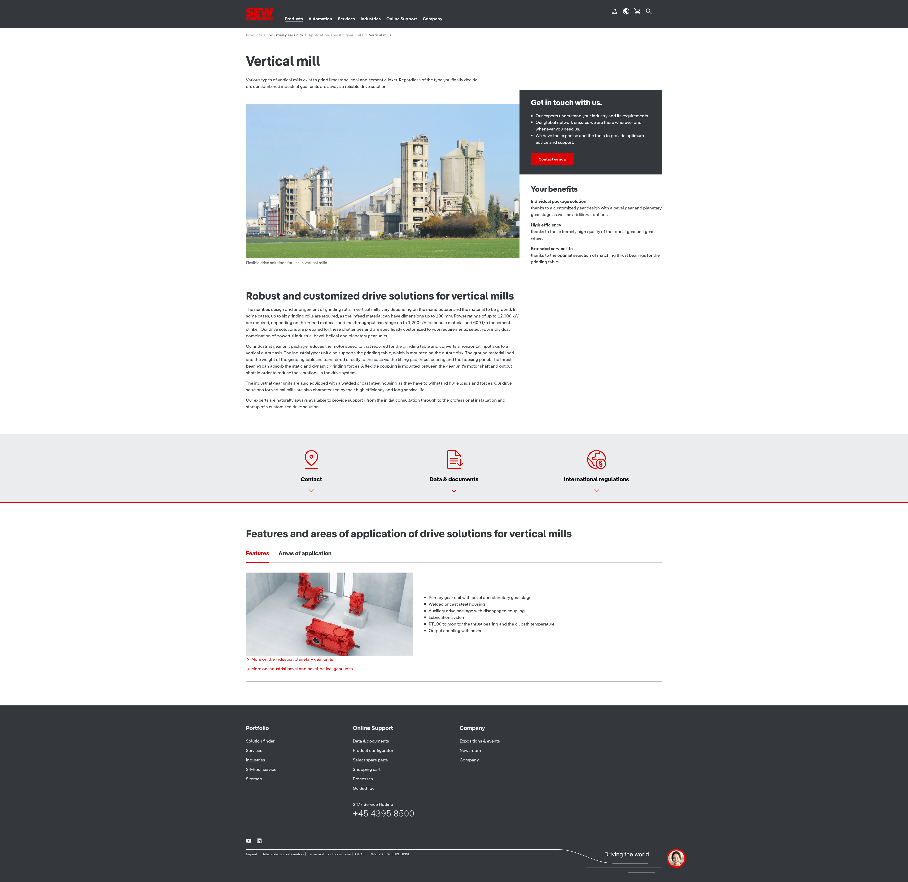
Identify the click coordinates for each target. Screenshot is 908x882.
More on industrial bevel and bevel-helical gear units (302, 668)
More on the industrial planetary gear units (292, 659)
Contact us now (553, 159)
